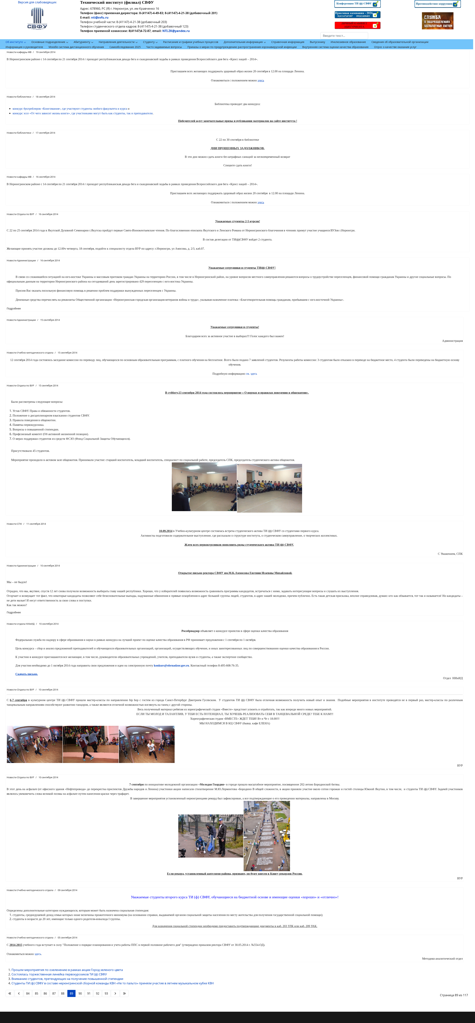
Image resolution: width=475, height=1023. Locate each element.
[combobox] (344, 35)
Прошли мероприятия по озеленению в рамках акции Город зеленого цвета (67, 970)
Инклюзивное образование (348, 42)
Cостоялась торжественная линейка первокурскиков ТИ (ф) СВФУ (59, 974)
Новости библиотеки (19, 96)
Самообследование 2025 (125, 47)
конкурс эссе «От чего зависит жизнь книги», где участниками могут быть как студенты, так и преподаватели (83, 113)
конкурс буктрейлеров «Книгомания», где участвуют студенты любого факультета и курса (70, 108)
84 (28, 993)
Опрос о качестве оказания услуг (395, 47)
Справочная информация (287, 42)
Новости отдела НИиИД (21, 623)
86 (45, 993)
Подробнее (14, 308)
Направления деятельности (117, 42)
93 (106, 993)
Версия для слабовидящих (37, 2)
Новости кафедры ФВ (19, 52)
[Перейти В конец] (124, 993)
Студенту (149, 42)
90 (80, 993)
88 (62, 993)
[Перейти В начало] (10, 993)
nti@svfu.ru (100, 17)
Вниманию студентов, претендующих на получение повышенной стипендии (67, 979)
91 (89, 993)
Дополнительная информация (243, 42)
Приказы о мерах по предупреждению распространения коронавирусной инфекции (242, 47)
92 (97, 993)
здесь (38, 954)
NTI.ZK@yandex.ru (176, 31)
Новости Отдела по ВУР (20, 214)
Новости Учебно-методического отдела (30, 352)
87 (54, 993)
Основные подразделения (48, 42)
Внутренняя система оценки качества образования (335, 47)
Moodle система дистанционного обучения (76, 47)
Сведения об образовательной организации (399, 42)
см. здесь (251, 373)
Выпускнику (317, 42)
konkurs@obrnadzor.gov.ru (171, 665)
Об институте (14, 42)
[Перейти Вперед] (115, 993)
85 (36, 993)
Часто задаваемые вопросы (164, 47)
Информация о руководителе (24, 47)
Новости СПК (14, 523)
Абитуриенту (82, 42)
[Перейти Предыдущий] (19, 993)
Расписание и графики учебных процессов (190, 42)
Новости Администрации (21, 260)
